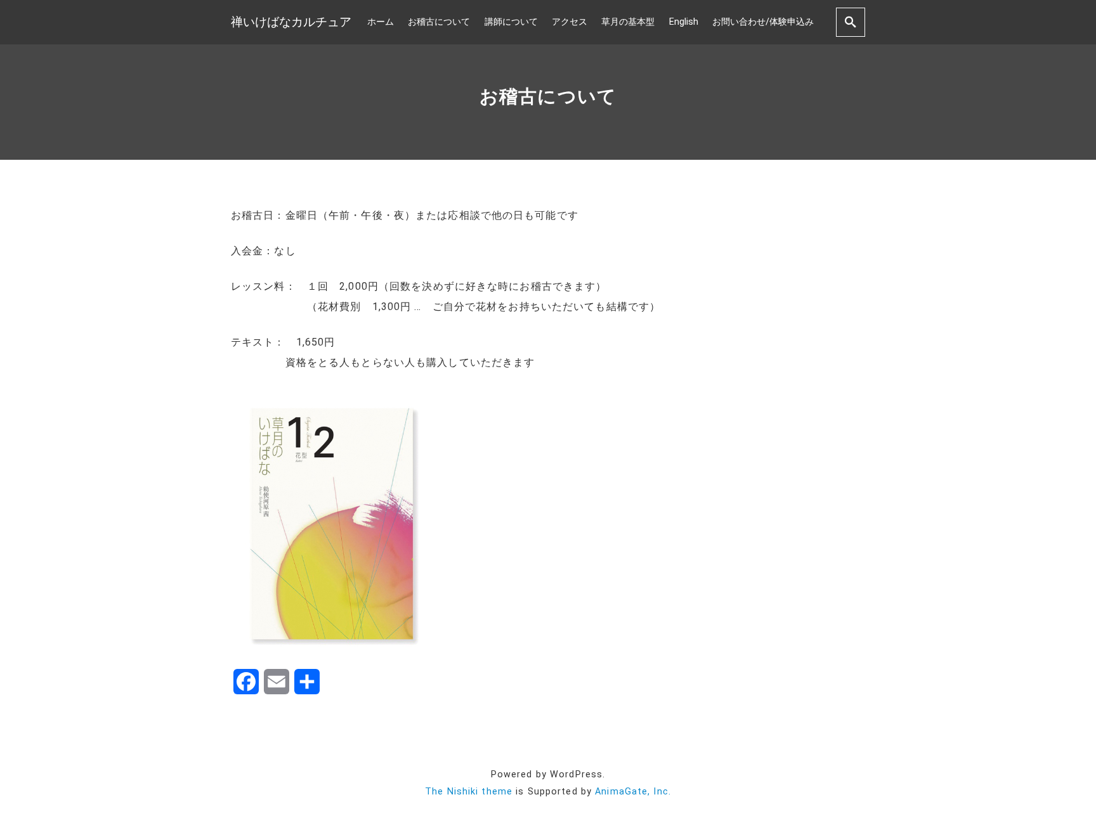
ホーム (380, 21)
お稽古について (439, 21)
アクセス (569, 21)
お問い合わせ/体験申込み (763, 21)
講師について (511, 21)
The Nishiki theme (468, 791)
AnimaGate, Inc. (633, 791)
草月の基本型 (628, 21)
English (683, 21)
